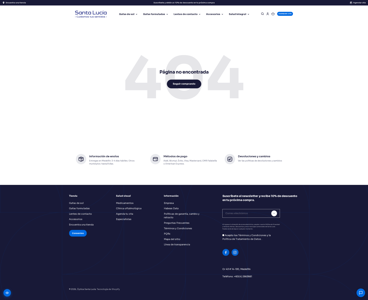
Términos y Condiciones (178, 228)
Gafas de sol (126, 14)
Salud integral (237, 14)
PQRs (167, 233)
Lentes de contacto (186, 14)
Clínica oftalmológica (128, 208)
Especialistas (123, 219)
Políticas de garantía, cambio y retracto (181, 215)
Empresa (169, 203)
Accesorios (213, 14)
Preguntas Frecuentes (176, 222)
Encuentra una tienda (81, 224)
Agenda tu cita (124, 213)
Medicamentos (125, 203)
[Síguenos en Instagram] (235, 252)
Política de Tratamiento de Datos (242, 239)
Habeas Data (171, 208)
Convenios (78, 233)
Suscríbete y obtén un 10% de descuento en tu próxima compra (184, 2)
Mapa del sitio (172, 239)
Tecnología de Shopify (108, 289)
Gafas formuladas (154, 14)
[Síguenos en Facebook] (225, 252)
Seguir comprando (184, 83)
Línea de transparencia (177, 244)
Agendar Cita (285, 14)
